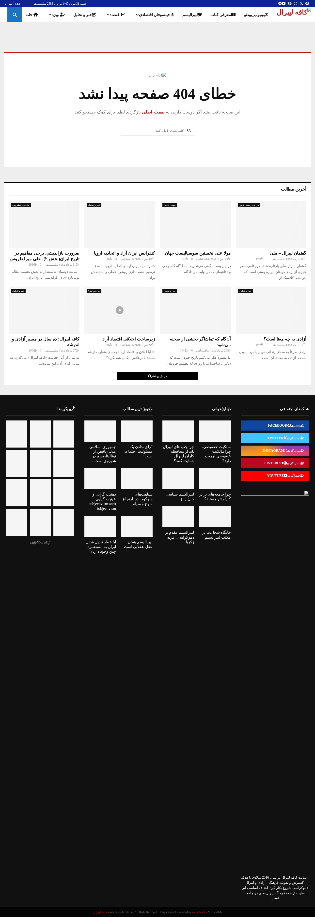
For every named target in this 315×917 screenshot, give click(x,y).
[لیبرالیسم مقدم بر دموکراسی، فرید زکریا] (178, 517)
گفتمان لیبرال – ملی (288, 253)
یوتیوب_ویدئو (254, 15)
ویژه (56, 15)
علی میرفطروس (21, 205)
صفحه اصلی (153, 112)
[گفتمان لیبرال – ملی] (271, 224)
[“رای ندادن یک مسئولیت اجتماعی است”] (137, 431)
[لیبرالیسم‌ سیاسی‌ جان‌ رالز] (178, 478)
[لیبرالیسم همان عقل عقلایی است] (137, 526)
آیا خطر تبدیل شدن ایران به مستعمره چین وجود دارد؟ (101, 546)
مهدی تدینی (169, 205)
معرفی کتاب (220, 15)
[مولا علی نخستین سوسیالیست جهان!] (195, 224)
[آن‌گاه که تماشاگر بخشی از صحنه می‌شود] (195, 310)
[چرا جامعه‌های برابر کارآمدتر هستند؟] (215, 478)
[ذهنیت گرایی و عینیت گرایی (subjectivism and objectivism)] (100, 478)
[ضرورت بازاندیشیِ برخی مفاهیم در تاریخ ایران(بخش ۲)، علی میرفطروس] (44, 224)
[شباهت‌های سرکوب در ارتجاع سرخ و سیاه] (137, 478)
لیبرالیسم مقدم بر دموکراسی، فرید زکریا (179, 537)
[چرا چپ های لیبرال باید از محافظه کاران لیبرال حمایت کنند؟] (178, 431)
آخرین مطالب (293, 189)
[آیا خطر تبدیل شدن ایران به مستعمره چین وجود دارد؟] (100, 526)
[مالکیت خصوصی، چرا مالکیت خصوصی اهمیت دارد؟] (215, 431)
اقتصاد (115, 15)
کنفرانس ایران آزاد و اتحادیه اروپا (124, 253)
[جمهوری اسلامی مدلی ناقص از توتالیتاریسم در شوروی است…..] (100, 431)
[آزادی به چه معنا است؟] (271, 310)
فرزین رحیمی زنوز (249, 205)
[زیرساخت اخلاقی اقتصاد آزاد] (119, 310)
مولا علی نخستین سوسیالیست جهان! (197, 253)
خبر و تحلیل (82, 15)
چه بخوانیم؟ (94, 291)
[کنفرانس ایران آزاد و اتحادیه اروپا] (119, 224)
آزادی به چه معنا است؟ (285, 339)
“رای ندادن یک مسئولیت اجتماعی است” (138, 451)
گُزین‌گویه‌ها (66, 409)
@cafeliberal (40, 542)
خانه (29, 15)
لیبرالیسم (190, 15)
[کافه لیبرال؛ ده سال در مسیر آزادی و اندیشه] (44, 310)
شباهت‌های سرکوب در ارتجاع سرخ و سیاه (138, 499)
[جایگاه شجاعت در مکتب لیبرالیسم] (215, 517)
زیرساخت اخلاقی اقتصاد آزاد (128, 339)
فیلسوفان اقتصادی (155, 15)
